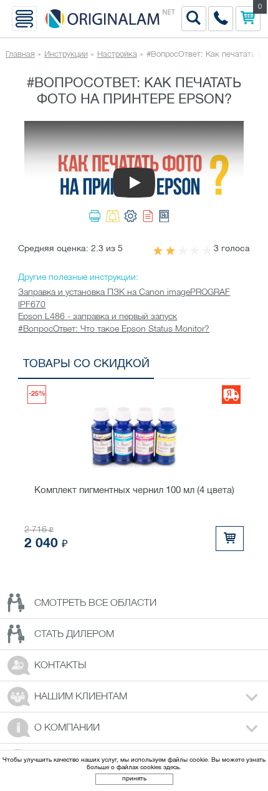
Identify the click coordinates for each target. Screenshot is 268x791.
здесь (171, 767)
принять (134, 779)
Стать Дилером (74, 634)
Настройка (117, 54)
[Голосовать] (157, 250)
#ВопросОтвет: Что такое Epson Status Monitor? (113, 329)
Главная (20, 54)
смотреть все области (95, 603)
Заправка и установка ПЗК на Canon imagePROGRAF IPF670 (124, 299)
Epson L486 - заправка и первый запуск (97, 317)
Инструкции (66, 54)
